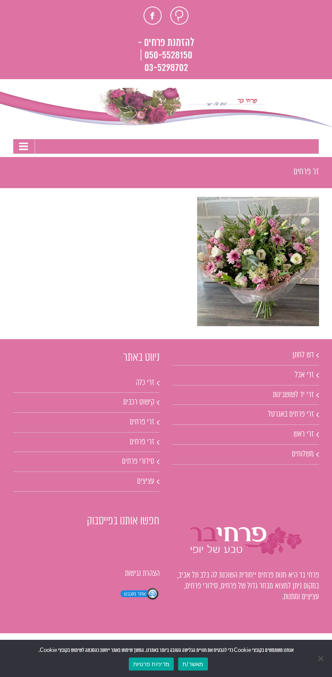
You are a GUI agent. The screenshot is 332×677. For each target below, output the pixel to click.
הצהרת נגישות (142, 573)
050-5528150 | (166, 55)
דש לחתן (303, 355)
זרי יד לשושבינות (293, 395)
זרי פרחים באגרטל (291, 414)
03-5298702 (166, 68)
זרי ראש (304, 434)
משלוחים (303, 454)
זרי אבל (304, 375)
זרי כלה (145, 383)
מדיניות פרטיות (151, 664)
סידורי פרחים (138, 461)
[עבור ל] (166, 146)
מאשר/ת (193, 664)
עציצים (145, 481)
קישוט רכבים (138, 402)
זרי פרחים (142, 422)
